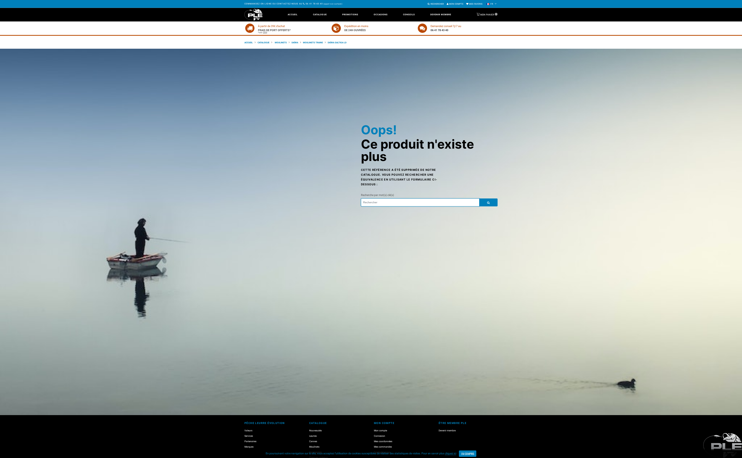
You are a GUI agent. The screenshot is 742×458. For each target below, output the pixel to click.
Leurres (313, 436)
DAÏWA (295, 42)
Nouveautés (315, 430)
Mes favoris (475, 4)
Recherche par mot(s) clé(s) (377, 195)
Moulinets (280, 42)
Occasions (381, 14)
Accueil (293, 14)
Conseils (409, 14)
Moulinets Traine (313, 42)
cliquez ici (450, 453)
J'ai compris (467, 454)
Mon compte (455, 4)
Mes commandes (383, 446)
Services (248, 436)
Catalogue (320, 14)
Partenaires (250, 441)
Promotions (350, 14)
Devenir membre (440, 14)
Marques (249, 446)
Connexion (379, 436)
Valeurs (248, 430)
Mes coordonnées (383, 441)
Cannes (313, 441)
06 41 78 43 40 (314, 4)
